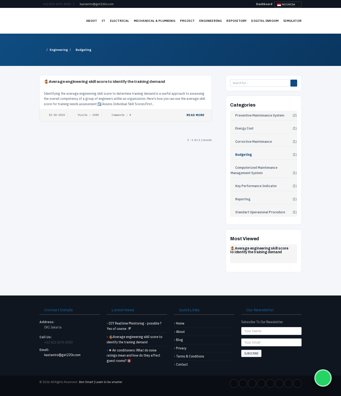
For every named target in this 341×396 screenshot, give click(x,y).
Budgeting (243, 155)
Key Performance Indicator (256, 186)
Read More (196, 115)
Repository (236, 21)
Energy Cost (244, 128)
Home (180, 323)
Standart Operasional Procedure (260, 212)
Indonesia (288, 4)
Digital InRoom (265, 21)
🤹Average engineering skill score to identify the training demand (104, 81)
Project (187, 21)
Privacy (181, 348)
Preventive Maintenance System (259, 115)
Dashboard (264, 4)
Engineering (210, 21)
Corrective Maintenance (253, 142)
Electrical (119, 21)
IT (103, 21)
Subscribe (251, 353)
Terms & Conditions (190, 356)
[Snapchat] (297, 383)
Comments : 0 (121, 115)
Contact (182, 364)
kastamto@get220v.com (97, 4)
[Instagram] (270, 383)
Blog (179, 340)
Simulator (292, 21)
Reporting (243, 199)
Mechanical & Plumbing (154, 21)
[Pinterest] (279, 383)
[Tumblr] (288, 383)
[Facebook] (234, 383)
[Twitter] (243, 383)
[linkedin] (252, 383)
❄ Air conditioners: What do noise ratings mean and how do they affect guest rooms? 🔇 (133, 355)
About (91, 21)
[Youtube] (261, 383)
